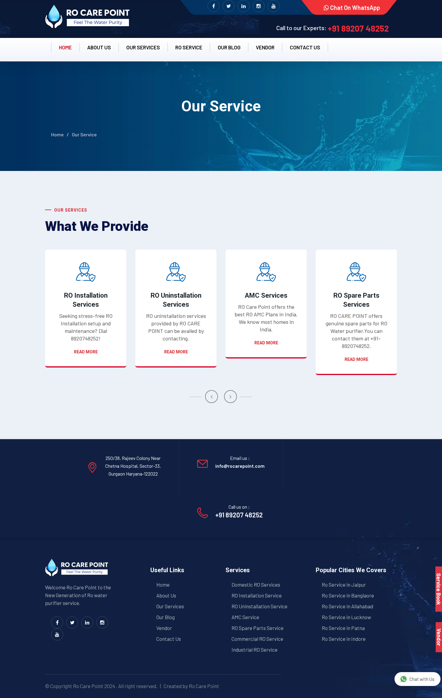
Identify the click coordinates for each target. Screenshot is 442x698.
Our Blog (229, 47)
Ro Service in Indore (344, 639)
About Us (166, 595)
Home (65, 47)
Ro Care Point (88, 686)
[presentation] (211, 396)
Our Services (143, 47)
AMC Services (266, 295)
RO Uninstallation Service (259, 606)
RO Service (188, 47)
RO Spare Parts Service (258, 628)
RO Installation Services (86, 300)
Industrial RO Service (255, 650)
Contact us (305, 47)
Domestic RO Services (256, 585)
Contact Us (168, 639)
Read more (86, 351)
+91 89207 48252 (358, 28)
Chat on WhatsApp (355, 7)
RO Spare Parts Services (356, 300)
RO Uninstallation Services (176, 300)
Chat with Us (422, 679)
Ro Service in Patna (343, 628)
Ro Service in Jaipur (344, 585)
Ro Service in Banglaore (348, 595)
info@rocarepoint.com (240, 466)
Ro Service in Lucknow (346, 617)
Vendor (265, 47)
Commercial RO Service (257, 639)
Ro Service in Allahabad (347, 606)
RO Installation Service (257, 595)
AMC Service (245, 617)
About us (99, 47)
